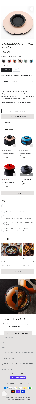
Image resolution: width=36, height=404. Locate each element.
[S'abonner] (33, 359)
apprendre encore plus (18, 333)
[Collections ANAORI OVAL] (26, 141)
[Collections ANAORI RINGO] (10, 170)
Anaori (12, 397)
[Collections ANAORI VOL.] (10, 141)
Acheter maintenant (18, 116)
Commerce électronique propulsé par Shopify (18, 399)
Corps (17, 70)
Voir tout (18, 193)
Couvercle (7, 70)
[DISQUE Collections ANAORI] (26, 170)
